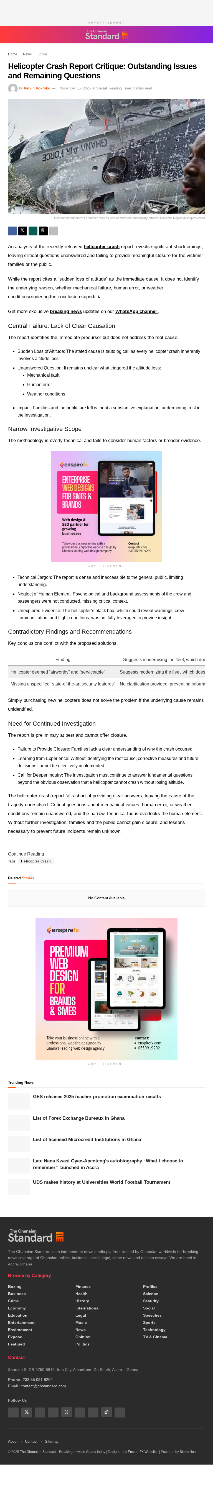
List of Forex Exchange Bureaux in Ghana (79, 1118)
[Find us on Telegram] (93, 1412)
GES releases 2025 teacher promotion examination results (97, 1096)
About (12, 1441)
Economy (17, 1308)
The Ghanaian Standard (38, 1451)
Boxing (15, 1286)
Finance (83, 1286)
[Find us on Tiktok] (106, 1412)
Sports (149, 1322)
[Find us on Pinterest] (80, 1412)
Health (81, 1293)
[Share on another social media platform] (53, 231)
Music (81, 1322)
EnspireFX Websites (143, 1451)
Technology (154, 1329)
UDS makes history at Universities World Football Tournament (101, 1182)
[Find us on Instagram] (120, 1412)
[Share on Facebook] (12, 231)
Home (12, 54)
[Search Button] (202, 34)
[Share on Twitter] (22, 231)
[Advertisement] (106, 8)
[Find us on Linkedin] (53, 1412)
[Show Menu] (10, 34)
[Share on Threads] (43, 231)
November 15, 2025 (75, 88)
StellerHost (188, 1451)
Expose (15, 1337)
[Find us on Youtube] (40, 1412)
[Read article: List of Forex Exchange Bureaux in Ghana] (19, 1123)
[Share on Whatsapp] (33, 231)
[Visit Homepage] (106, 34)
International (87, 1308)
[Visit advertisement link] (106, 989)
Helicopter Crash (36, 861)
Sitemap (51, 1441)
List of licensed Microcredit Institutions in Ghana (87, 1139)
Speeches (152, 1315)
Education (17, 1315)
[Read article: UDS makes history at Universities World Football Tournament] (19, 1187)
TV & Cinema (155, 1337)
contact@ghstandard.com (43, 1386)
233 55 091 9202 (38, 1379)
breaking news (66, 311)
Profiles (150, 1286)
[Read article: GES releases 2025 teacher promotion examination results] (19, 1101)
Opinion (83, 1337)
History (82, 1301)
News (26, 54)
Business (17, 1293)
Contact (31, 1441)
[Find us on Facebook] (13, 1412)
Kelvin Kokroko (37, 88)
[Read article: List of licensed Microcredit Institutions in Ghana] (19, 1144)
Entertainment (21, 1322)
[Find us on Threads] (66, 1412)
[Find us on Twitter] (26, 1412)
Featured (16, 1344)
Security (151, 1301)
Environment (20, 1329)
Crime (13, 1301)
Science (150, 1293)
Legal (80, 1315)
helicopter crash (102, 246)
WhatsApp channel (136, 311)
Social (39, 54)
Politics (82, 1344)
